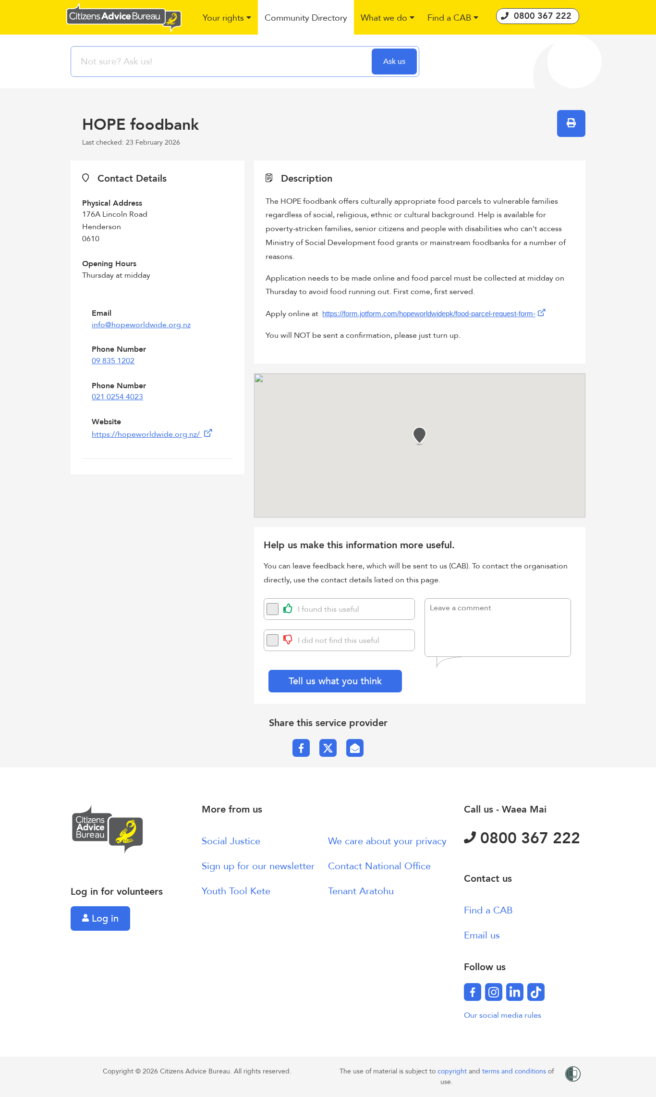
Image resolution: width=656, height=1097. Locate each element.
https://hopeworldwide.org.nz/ (147, 434)
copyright (453, 1071)
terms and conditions (515, 1071)
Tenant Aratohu (361, 891)
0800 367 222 (528, 838)
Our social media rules (502, 1015)
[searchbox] (222, 61)
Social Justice (231, 841)
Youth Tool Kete (236, 891)
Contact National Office (379, 866)
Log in (104, 918)
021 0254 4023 (117, 397)
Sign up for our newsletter (258, 866)
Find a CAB (488, 910)
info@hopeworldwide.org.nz (141, 325)
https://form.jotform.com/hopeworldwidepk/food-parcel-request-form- (428, 314)
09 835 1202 (113, 361)
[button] (227, 18)
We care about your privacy (387, 841)
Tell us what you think (335, 681)
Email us (482, 935)
